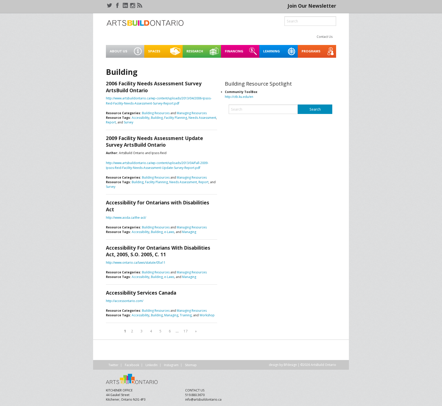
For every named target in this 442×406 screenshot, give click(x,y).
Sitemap (191, 365)
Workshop (207, 315)
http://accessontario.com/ (124, 301)
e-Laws (169, 232)
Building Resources (156, 113)
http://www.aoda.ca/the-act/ (126, 217)
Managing (189, 232)
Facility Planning (175, 117)
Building (157, 117)
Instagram (171, 365)
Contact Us (325, 36)
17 (185, 331)
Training (186, 315)
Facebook (132, 365)
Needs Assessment (202, 117)
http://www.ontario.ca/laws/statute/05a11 (135, 262)
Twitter (113, 365)
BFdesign (290, 365)
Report (111, 122)
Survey (128, 122)
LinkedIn (152, 365)
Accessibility (140, 117)
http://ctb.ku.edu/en (239, 97)
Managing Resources (192, 113)
